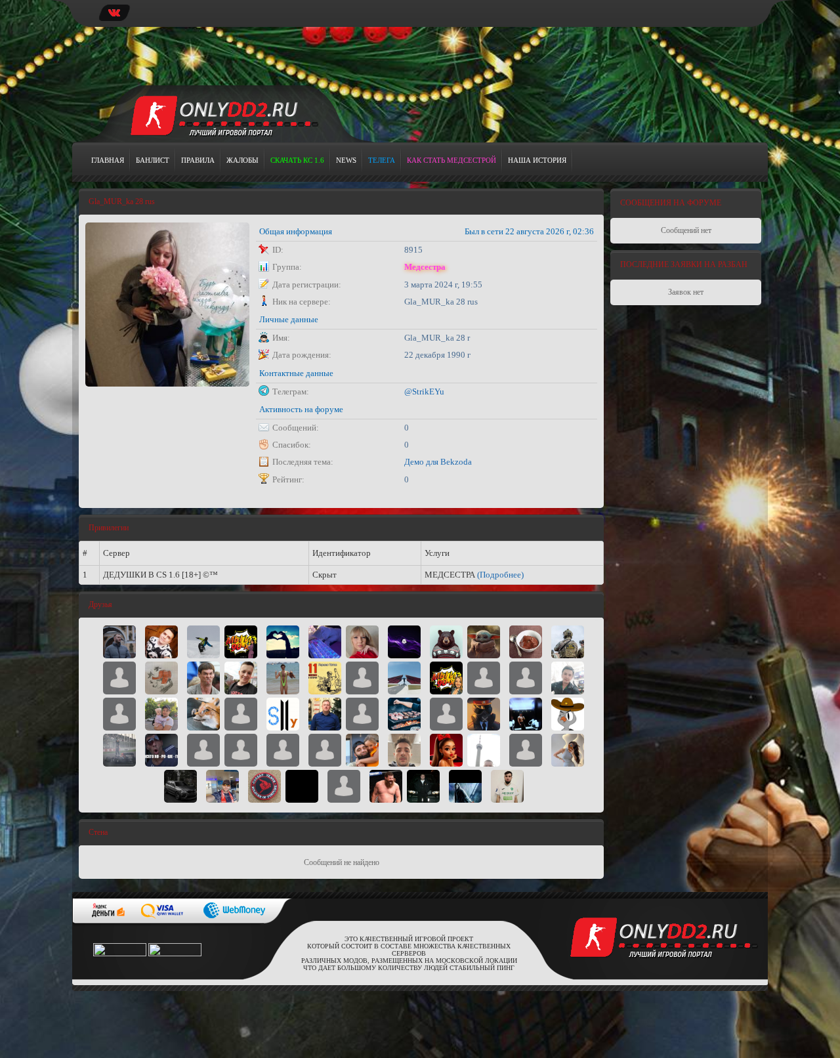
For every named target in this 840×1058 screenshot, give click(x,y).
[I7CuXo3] (362, 713)
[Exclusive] (301, 785)
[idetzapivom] (483, 713)
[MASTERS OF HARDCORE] (282, 677)
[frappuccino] (446, 641)
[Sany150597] (446, 713)
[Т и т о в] (324, 677)
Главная (107, 160)
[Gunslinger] (161, 677)
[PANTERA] (423, 785)
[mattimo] (240, 749)
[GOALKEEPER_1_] (507, 785)
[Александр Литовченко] (525, 677)
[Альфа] (567, 641)
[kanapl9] (119, 641)
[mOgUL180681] (282, 749)
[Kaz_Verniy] (161, 713)
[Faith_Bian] (119, 749)
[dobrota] (119, 677)
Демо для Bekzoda (438, 462)
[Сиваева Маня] (483, 641)
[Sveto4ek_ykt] (282, 641)
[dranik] (404, 641)
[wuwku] (404, 713)
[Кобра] (180, 785)
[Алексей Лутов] (362, 749)
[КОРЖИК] (362, 677)
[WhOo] (525, 749)
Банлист (152, 160)
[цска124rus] (240, 713)
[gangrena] (404, 677)
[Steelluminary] (282, 713)
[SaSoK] (203, 641)
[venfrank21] (324, 749)
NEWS (346, 160)
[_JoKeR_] (161, 641)
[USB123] (483, 749)
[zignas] (525, 641)
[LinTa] (446, 677)
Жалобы (242, 160)
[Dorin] (404, 749)
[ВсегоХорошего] (161, 749)
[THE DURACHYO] (465, 785)
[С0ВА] (567, 713)
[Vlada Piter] (362, 641)
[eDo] (483, 677)
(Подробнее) (500, 575)
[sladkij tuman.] (240, 641)
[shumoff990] (385, 785)
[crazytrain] (203, 749)
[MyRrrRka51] (446, 749)
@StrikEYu (424, 391)
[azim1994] (343, 785)
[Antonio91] (222, 785)
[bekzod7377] (567, 677)
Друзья (100, 604)
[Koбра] (264, 785)
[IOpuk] (525, 713)
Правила (198, 160)
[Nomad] (203, 677)
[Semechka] (567, 749)
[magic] (324, 713)
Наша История (537, 160)
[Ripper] (203, 713)
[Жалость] (240, 677)
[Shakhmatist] (119, 713)
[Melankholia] (324, 641)
